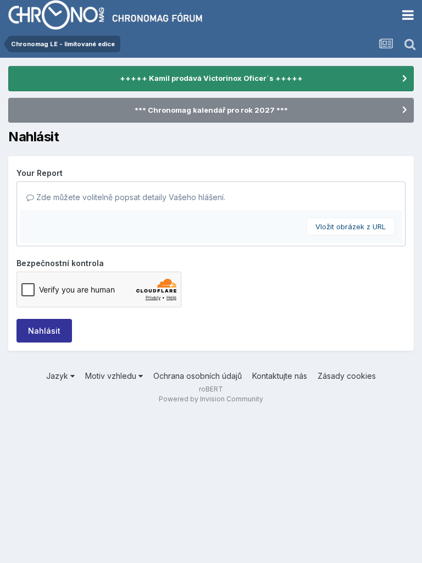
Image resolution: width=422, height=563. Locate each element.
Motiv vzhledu (111, 375)
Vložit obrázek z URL (350, 226)
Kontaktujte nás (279, 375)
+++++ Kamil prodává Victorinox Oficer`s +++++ (211, 78)
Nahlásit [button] (44, 330)
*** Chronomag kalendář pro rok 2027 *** (211, 110)
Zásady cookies (347, 375)
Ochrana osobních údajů (197, 375)
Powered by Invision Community (211, 399)
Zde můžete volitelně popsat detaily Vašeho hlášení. (129, 197)
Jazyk (58, 375)
